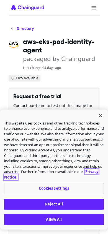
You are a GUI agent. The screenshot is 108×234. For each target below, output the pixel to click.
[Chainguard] (27, 7)
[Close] (100, 116)
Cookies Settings (54, 188)
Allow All (54, 219)
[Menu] (93, 7)
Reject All (54, 204)
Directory (25, 28)
